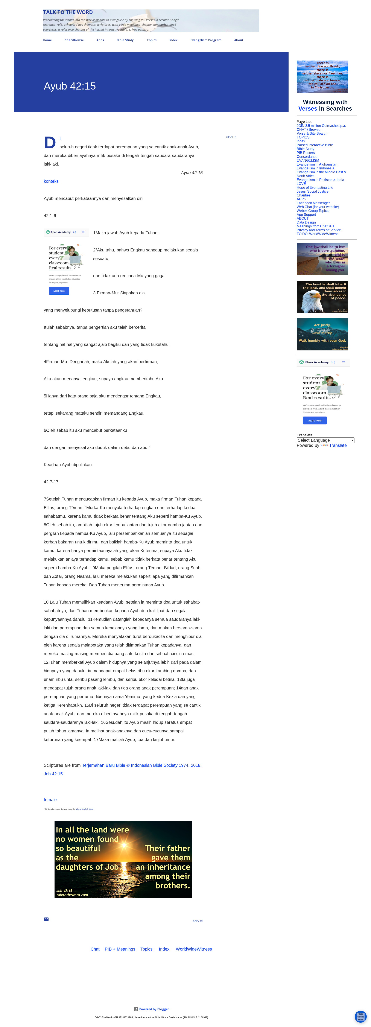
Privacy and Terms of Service (319, 230)
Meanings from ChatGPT (316, 226)
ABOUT (303, 218)
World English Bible (84, 809)
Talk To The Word (68, 11)
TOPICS (303, 137)
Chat (95, 949)
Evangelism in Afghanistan (317, 164)
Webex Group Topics (312, 211)
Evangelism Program (205, 40)
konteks (51, 181)
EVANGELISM (308, 160)
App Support (306, 214)
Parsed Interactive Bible (315, 145)
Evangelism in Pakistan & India (320, 180)
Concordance (307, 156)
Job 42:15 (53, 773)
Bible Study (125, 40)
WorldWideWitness (194, 949)
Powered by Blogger (153, 1009)
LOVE (301, 184)
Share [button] (231, 136)
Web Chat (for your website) (318, 207)
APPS (301, 199)
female (50, 799)
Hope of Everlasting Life (315, 187)
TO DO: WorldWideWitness (317, 234)
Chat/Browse (74, 40)
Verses (307, 108)
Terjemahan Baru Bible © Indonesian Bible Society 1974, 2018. (142, 765)
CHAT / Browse (308, 129)
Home (47, 40)
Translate (338, 445)
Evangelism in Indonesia (315, 168)
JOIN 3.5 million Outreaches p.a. (321, 126)
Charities (303, 195)
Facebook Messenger (313, 203)
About (238, 40)
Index (173, 40)
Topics (152, 40)
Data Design (306, 222)
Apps (100, 40)
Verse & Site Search (312, 133)
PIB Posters (306, 153)
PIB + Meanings (120, 949)
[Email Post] (46, 920)
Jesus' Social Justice (312, 191)
